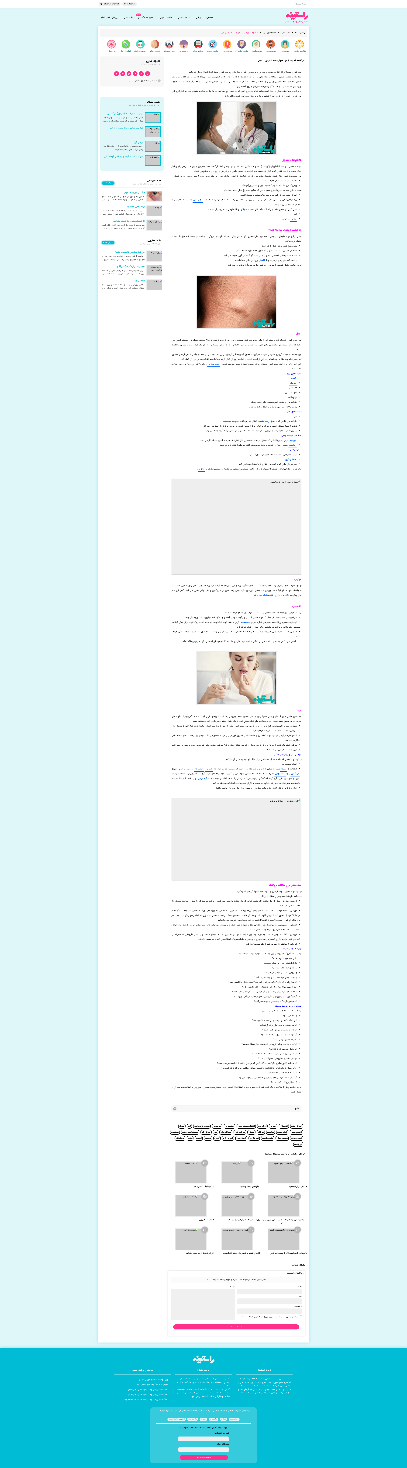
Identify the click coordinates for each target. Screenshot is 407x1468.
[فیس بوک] (135, 73)
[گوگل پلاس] (129, 73)
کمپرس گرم (228, 1138)
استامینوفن (280, 774)
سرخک (293, 383)
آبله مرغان (202, 778)
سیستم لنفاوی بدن (190, 1132)
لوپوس (293, 440)
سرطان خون (290, 459)
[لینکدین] (116, 73)
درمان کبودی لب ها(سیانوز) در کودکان (125, 113)
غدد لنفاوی (254, 1138)
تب (189, 1126)
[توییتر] (122, 73)
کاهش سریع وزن (206, 1219)
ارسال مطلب (234, 1419)
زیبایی (198, 17)
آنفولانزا (182, 778)
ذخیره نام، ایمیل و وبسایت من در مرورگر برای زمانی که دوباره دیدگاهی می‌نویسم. (268, 1316)
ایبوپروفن (199, 769)
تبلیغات (223, 1419)
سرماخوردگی (213, 364)
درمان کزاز (138, 142)
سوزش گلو (206, 1132)
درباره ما (203, 1419)
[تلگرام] (141, 73)
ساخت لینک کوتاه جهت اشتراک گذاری (142, 80)
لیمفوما (199, 1138)
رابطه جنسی (263, 421)
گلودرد (293, 378)
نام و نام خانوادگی (221, 1433)
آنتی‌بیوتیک (268, 595)
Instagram (131, 4)
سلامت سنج (192, 1419)
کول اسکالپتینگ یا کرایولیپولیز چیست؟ (244, 1219)
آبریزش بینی (296, 1126)
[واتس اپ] (147, 73)
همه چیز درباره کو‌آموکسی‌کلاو (131, 266)
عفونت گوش (267, 1138)
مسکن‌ (283, 769)
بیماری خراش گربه (202, 1126)
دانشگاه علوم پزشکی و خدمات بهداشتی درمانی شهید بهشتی (145, 1399)
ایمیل (299, 1296)
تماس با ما (213, 1419)
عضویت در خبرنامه (204, 1457)
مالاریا (201, 469)
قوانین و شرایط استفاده (177, 1419)
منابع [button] (297, 1108)
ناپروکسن (295, 774)
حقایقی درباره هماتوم (298, 1186)
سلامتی (209, 17)
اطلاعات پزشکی (184, 17)
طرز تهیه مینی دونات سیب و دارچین (126, 128)
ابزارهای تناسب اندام (109, 17)
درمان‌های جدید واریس (250, 1186)
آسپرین (209, 769)
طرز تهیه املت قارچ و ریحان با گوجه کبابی (123, 156)
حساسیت (245, 622)
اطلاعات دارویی (166, 17)
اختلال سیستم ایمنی (246, 1126)
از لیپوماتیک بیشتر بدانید (203, 1186)
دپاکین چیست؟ (137, 281)
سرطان (244, 209)
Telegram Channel (111, 4)
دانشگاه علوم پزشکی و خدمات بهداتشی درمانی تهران (148, 1389)
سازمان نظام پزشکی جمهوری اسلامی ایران (152, 1384)
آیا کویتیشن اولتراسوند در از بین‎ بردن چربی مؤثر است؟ (283, 1221)
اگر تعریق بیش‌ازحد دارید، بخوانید (200, 1253)
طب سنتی (128, 17)
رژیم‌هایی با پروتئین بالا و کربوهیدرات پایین (288, 1253)
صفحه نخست (301, 4)
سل (215, 1132)
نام (300, 1286)
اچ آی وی (197, 200)
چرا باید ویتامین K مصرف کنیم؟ (130, 252)
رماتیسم (292, 445)
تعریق (293, 219)
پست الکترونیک (222, 1444)
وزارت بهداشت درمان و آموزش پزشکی (153, 1379)
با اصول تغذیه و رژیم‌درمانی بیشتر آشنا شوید (241, 1253)
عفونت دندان (282, 1138)
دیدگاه (232, 1286)
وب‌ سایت (298, 1306)
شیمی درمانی (296, 1138)
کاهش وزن (259, 260)
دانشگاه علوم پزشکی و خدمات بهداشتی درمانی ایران (148, 1394)
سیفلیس (227, 421)
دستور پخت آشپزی (146, 17)
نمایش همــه (108, 183)
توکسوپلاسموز (296, 1132)
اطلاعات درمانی (287, 33)
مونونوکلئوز (180, 1138)
